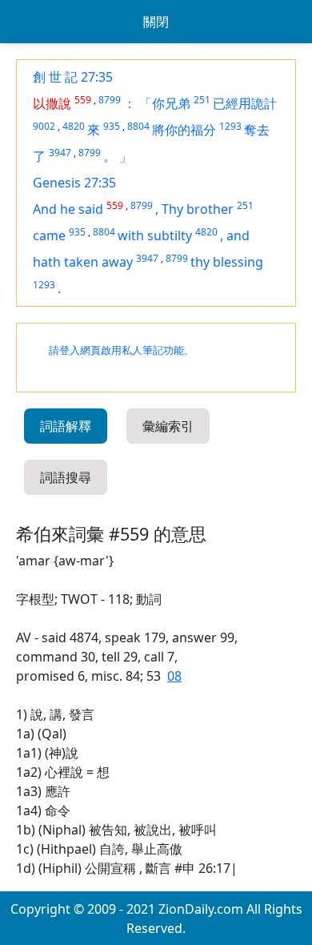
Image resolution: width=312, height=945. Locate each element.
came (49, 235)
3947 (60, 152)
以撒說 (52, 103)
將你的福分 (184, 130)
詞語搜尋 (65, 477)
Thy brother (198, 209)
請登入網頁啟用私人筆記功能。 (121, 350)
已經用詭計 (245, 103)
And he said (68, 209)
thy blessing (226, 262)
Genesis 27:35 (74, 182)
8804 (138, 126)
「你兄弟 (164, 103)
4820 (73, 126)
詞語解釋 (65, 426)
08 (174, 676)
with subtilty (155, 235)
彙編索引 (168, 426)
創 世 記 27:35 (73, 77)
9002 (44, 126)
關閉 (156, 21)
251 (202, 100)
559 (82, 100)
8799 (109, 100)
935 (111, 126)
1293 (230, 126)
